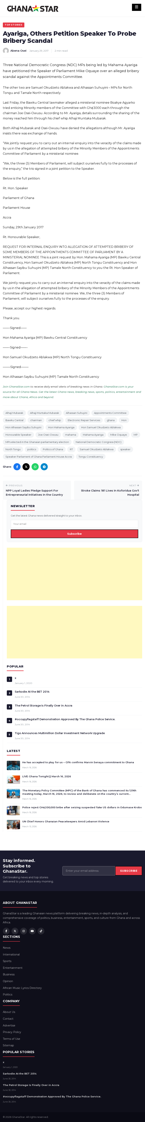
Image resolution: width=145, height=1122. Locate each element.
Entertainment (12, 968)
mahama (70, 434)
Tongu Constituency (91, 456)
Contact (8, 1018)
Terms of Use (11, 1039)
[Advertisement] (74, 574)
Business (9, 974)
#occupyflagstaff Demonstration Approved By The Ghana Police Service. (65, 719)
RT (71, 449)
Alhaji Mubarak (14, 412)
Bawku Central (14, 420)
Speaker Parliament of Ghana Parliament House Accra (38, 456)
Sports (7, 961)
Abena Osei (18, 50)
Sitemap (8, 1045)
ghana (111, 420)
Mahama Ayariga (93, 434)
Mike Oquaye (118, 434)
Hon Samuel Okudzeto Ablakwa (101, 427)
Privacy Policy (12, 1032)
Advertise (9, 1025)
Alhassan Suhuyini (76, 412)
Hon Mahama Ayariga (61, 427)
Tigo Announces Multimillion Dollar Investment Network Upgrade (60, 733)
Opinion (8, 981)
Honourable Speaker (18, 434)
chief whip (55, 420)
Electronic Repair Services (84, 420)
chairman (36, 420)
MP (136, 434)
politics (31, 449)
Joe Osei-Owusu (48, 434)
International (11, 954)
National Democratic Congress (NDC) (98, 441)
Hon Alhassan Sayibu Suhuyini (23, 427)
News (6, 947)
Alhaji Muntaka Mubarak (44, 412)
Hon (123, 420)
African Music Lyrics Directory (22, 988)
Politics (7, 994)
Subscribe (74, 533)
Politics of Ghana (53, 449)
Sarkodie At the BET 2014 (32, 691)
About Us (9, 1012)
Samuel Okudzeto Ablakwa (96, 449)
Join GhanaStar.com (16, 386)
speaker (125, 449)
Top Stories (13, 24)
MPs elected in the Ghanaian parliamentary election (37, 441)
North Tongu (13, 449)
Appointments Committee (110, 412)
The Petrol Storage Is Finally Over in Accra (43, 705)
